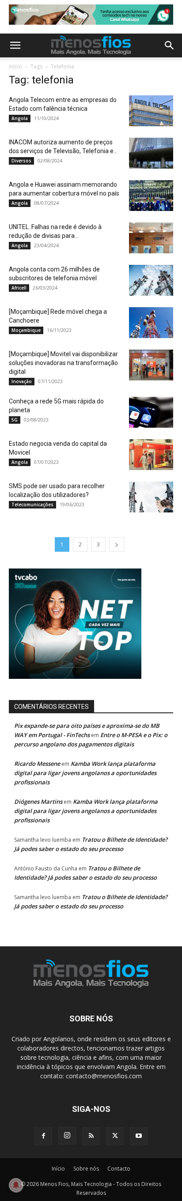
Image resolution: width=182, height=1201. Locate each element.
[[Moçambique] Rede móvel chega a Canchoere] (151, 322)
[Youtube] (139, 1136)
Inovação (21, 381)
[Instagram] (67, 1136)
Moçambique (26, 330)
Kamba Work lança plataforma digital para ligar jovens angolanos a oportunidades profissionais (85, 773)
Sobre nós (86, 1168)
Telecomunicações (32, 504)
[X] (115, 1136)
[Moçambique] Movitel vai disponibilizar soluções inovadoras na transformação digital (63, 362)
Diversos (21, 161)
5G (14, 420)
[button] (15, 45)
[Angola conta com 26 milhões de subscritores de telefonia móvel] (151, 280)
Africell (19, 288)
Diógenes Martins (38, 802)
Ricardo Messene (37, 764)
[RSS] (91, 1136)
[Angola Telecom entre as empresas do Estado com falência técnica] (151, 110)
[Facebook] (43, 1136)
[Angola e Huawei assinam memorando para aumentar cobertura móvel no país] (151, 195)
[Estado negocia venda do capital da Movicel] (151, 454)
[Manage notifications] (16, 1185)
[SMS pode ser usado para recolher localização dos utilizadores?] (151, 497)
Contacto (118, 1168)
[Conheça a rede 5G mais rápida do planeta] (151, 412)
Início (15, 66)
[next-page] (116, 544)
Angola (19, 118)
